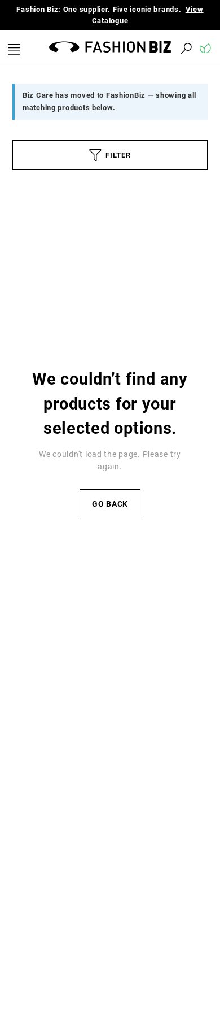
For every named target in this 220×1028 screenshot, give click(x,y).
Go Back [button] (110, 504)
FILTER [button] (117, 155)
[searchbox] (124, 48)
